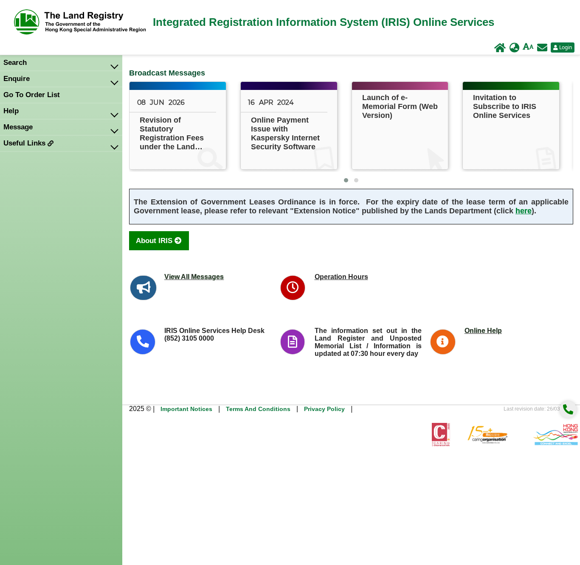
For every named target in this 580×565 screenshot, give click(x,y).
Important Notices (186, 409)
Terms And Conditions (258, 409)
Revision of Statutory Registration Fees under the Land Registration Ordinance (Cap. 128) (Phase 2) (172, 133)
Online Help (483, 330)
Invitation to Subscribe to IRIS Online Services (504, 106)
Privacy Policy (324, 409)
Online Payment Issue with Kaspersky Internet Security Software (285, 133)
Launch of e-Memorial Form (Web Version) (400, 106)
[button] (346, 180)
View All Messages (194, 276)
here (523, 211)
